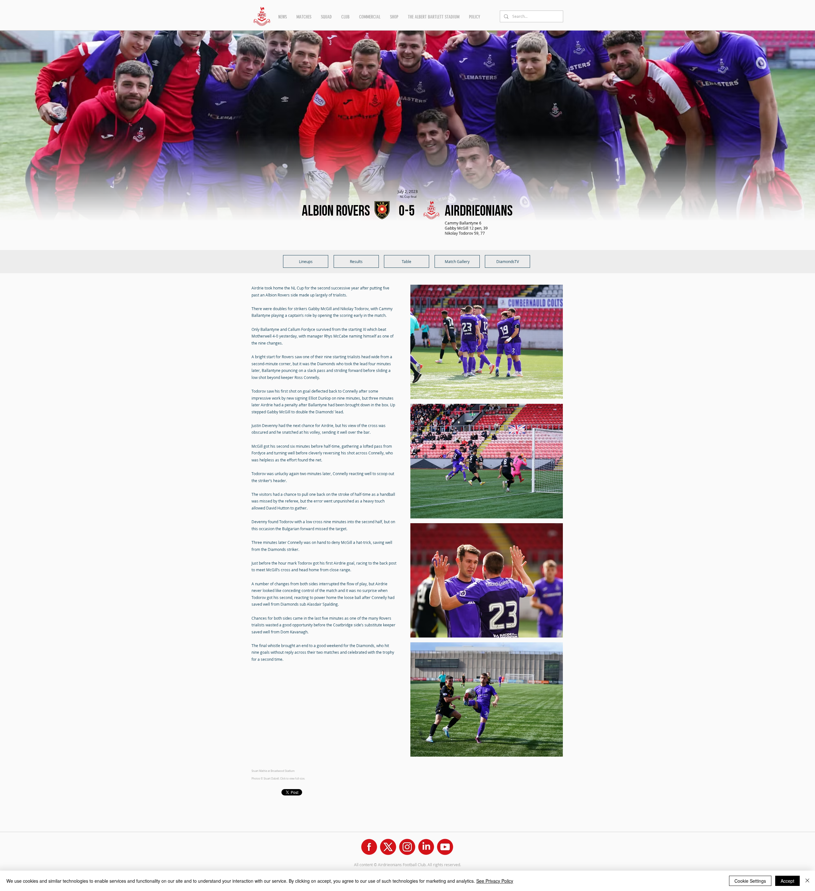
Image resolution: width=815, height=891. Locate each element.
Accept (787, 881)
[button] (282, 17)
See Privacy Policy (494, 881)
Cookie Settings (750, 881)
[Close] (807, 881)
